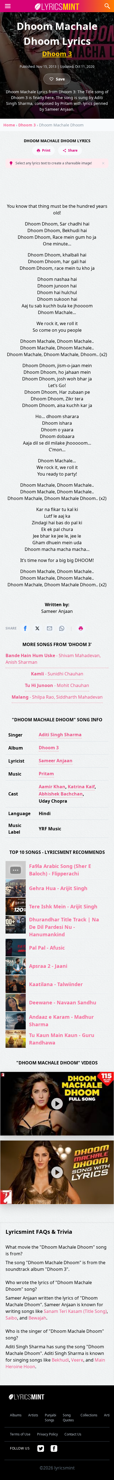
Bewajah (37, 1318)
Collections (89, 1415)
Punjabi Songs (50, 1417)
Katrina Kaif (81, 787)
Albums (16, 1415)
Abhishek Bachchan (61, 794)
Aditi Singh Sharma (60, 735)
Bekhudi (60, 1360)
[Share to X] (37, 628)
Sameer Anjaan (55, 761)
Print (46, 150)
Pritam (46, 774)
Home (9, 125)
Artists (33, 1415)
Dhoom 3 (57, 53)
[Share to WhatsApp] (62, 628)
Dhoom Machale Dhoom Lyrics (57, 140)
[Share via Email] (50, 628)
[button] (7, 6)
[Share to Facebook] (25, 628)
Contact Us (72, 1434)
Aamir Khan (52, 787)
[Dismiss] (103, 163)
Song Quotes (68, 1417)
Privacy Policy (47, 1434)
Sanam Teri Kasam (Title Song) (75, 1311)
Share (72, 150)
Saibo (11, 1318)
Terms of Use (20, 1434)
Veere (77, 1360)
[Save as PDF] (81, 628)
